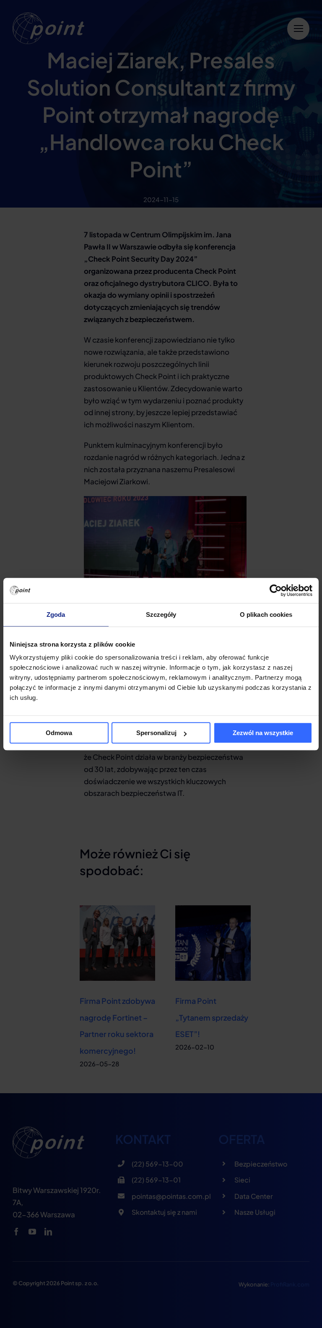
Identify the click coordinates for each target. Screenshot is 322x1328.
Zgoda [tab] (56, 614)
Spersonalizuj (156, 732)
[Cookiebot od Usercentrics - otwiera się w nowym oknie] (275, 590)
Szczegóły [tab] (161, 614)
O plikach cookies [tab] (266, 614)
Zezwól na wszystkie (263, 732)
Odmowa (59, 732)
